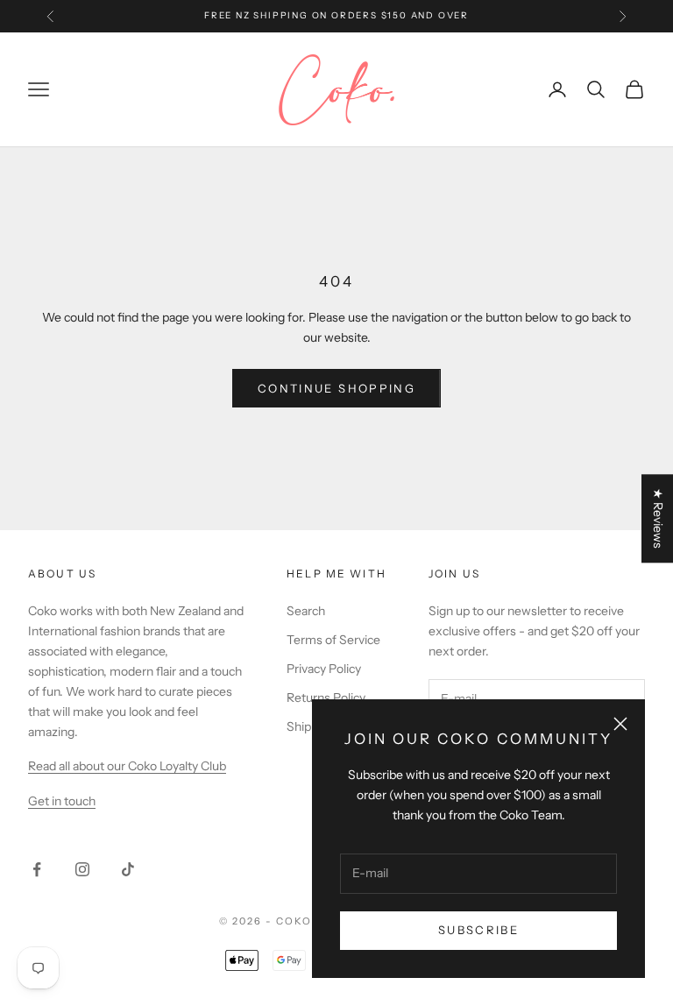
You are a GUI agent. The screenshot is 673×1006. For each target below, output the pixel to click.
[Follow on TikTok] (128, 869)
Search (306, 611)
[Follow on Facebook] (37, 869)
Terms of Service (333, 640)
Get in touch (62, 801)
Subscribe (478, 930)
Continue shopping (336, 388)
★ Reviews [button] (658, 518)
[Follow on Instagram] (82, 869)
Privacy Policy (324, 669)
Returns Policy (326, 697)
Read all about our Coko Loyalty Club (127, 766)
